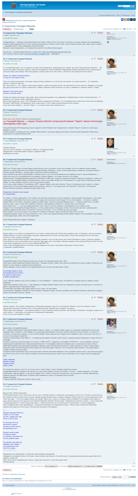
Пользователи (126, 15)
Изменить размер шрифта (133, 12)
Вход (133, 15)
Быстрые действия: (105, 477)
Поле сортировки (63, 466)
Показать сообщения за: (38, 466)
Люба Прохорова (9, 321)
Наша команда (97, 485)
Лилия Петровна (9, 161)
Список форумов (10, 12)
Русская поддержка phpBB (69, 489)
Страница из (117, 29)
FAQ (118, 15)
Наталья (7, 61)
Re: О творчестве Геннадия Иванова (17, 59)
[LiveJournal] (134, 19)
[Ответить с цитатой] (100, 33)
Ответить (4, 28)
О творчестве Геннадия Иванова (18, 26)
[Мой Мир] (128, 19)
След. (133, 466)
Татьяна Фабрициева (10, 140)
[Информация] (95, 33)
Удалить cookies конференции (110, 485)
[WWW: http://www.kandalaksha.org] (108, 42)
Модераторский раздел (9, 22)
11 (134, 29)
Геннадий (7, 226)
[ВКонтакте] (122, 19)
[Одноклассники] (125, 19)
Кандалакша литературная (24, 12)
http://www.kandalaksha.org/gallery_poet (36, 54)
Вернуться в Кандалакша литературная (14, 474)
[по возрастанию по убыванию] (93, 466)
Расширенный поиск (129, 7)
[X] (131, 19)
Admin (6, 35)
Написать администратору (107, 15)
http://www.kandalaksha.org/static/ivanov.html (56, 52)
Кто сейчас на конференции (12, 478)
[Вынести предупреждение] (92, 33)
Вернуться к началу (134, 55)
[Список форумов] (11, 5)
